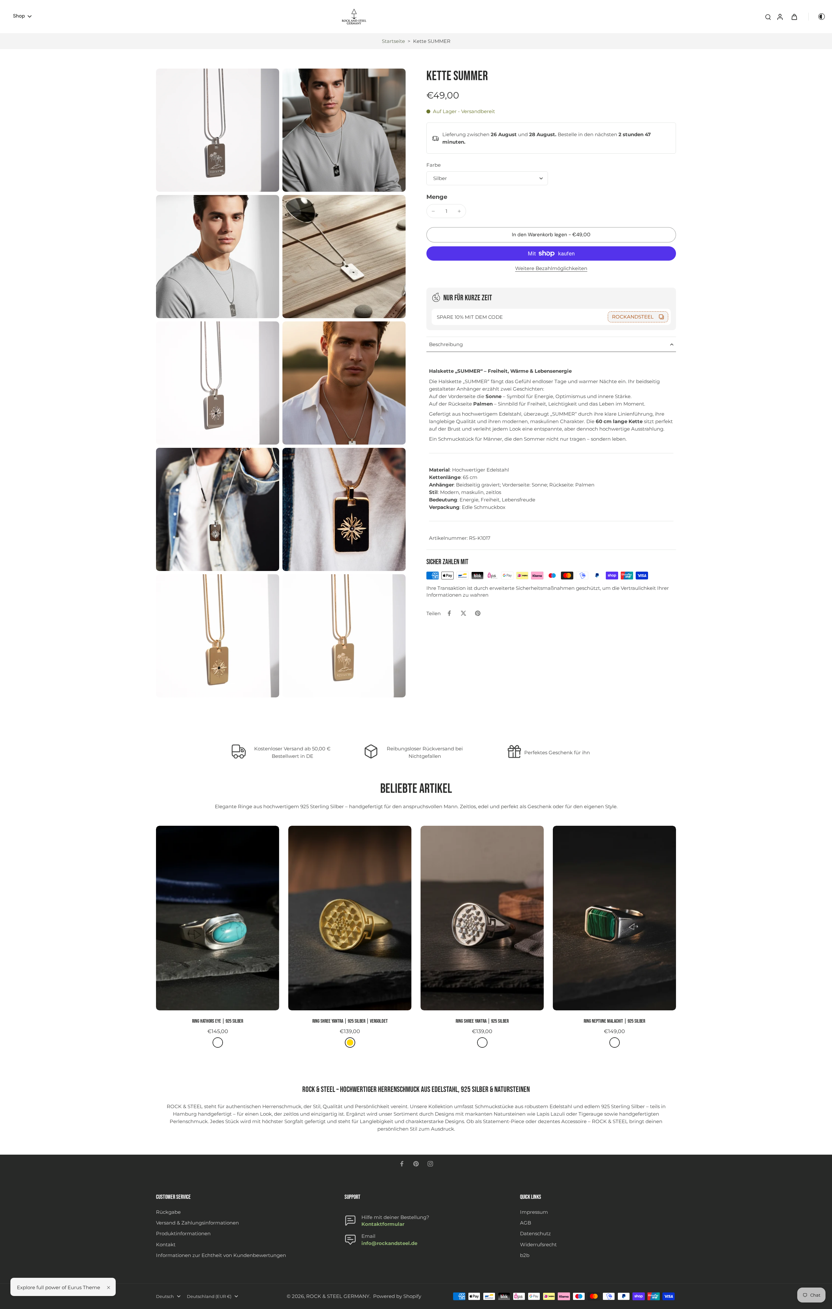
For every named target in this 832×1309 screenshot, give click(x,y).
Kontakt (166, 1244)
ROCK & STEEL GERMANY (338, 1296)
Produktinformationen (183, 1233)
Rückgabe (168, 1212)
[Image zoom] (217, 130)
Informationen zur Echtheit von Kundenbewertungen (221, 1255)
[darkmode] (817, 16)
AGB (525, 1223)
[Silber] (217, 1042)
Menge (436, 196)
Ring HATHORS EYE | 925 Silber (217, 1021)
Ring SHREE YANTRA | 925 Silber (482, 1021)
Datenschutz (535, 1233)
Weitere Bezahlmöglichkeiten (551, 268)
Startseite (393, 41)
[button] (551, 234)
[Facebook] (402, 1164)
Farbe (433, 165)
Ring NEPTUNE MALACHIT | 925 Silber (614, 1021)
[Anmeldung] (780, 16)
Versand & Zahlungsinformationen (197, 1223)
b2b (524, 1255)
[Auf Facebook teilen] (449, 613)
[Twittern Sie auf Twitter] (463, 613)
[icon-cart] (794, 16)
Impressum (534, 1212)
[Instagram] (430, 1164)
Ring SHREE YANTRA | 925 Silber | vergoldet (350, 1021)
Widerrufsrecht (538, 1244)
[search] (768, 16)
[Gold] (350, 1042)
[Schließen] (108, 1287)
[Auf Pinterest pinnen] (478, 613)
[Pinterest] (416, 1164)
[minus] (433, 211)
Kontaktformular (382, 1224)
